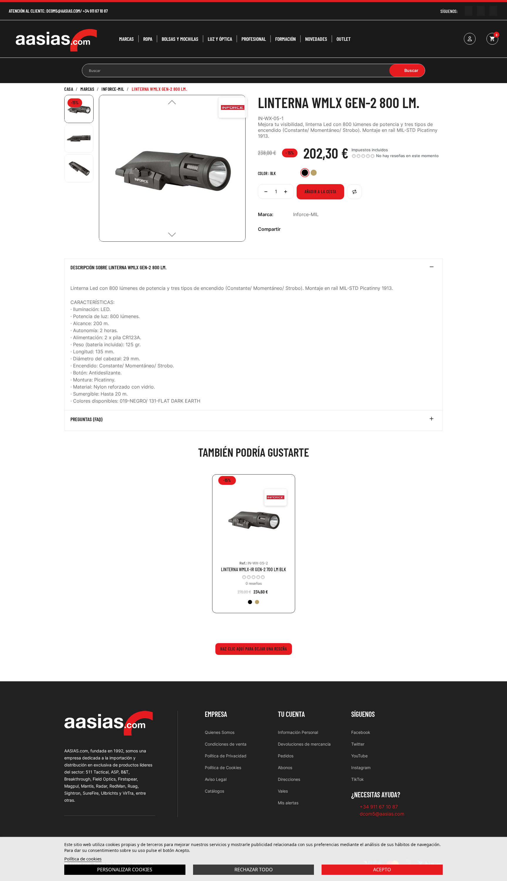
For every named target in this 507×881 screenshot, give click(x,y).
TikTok (357, 779)
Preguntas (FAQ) (86, 419)
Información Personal (298, 732)
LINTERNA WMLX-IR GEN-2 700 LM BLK (253, 569)
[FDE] (257, 602)
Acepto (382, 869)
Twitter (357, 744)
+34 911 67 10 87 (95, 11)
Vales (283, 790)
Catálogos (214, 790)
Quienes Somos (219, 732)
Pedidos (285, 755)
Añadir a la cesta (320, 191)
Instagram (361, 767)
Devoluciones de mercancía (304, 744)
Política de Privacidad (225, 755)
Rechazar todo (253, 869)
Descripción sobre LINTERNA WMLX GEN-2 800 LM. (118, 267)
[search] (407, 70)
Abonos (285, 767)
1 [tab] (253, 626)
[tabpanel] (253, 548)
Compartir (296, 229)
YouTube (359, 755)
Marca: (265, 214)
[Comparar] (354, 191)
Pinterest (315, 229)
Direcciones (289, 779)
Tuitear (305, 229)
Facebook (360, 732)
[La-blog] (493, 11)
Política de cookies (83, 859)
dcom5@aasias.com (63, 11)
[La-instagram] (481, 11)
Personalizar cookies (124, 869)
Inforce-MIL (306, 214)
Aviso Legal (216, 779)
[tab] (253, 269)
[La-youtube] (469, 11)
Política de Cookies (223, 767)
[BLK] (250, 602)
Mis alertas (288, 802)
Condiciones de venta (225, 744)
